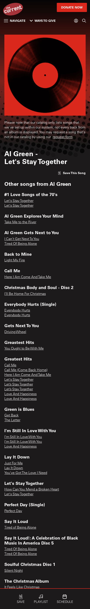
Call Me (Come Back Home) (25, 370)
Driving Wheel (15, 332)
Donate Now (72, 7)
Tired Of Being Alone (20, 244)
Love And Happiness (20, 394)
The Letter (12, 420)
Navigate (18, 21)
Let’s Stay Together (18, 384)
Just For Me (13, 463)
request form (63, 137)
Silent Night (13, 571)
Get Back (11, 415)
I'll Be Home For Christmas (25, 294)
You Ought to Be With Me (24, 348)
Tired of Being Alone (20, 527)
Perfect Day (13, 511)
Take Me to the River (20, 222)
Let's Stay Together (18, 201)
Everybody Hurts (17, 310)
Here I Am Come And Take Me (27, 277)
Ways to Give (45, 21)
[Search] (84, 20)
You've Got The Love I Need (25, 473)
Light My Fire (14, 260)
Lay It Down (13, 468)
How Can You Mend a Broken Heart (31, 489)
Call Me (10, 365)
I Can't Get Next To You (21, 239)
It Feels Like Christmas (22, 587)
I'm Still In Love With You (23, 437)
